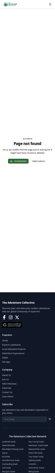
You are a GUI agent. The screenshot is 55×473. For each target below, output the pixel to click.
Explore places (38, 161)
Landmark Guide (9, 441)
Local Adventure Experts (13, 349)
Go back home (20, 161)
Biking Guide (34, 471)
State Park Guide (36, 453)
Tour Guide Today (36, 456)
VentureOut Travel (36, 467)
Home (5, 340)
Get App (6, 361)
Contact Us (7, 392)
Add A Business (9, 383)
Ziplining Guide (35, 460)
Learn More (7, 396)
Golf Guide (6, 467)
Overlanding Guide (10, 464)
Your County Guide (36, 441)
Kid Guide (6, 456)
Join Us (5, 379)
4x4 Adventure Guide (11, 460)
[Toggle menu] (50, 4)
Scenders (32, 464)
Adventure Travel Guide (38, 445)
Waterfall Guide (8, 445)
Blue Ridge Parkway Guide (13, 449)
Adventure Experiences (13, 353)
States (5, 357)
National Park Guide (37, 449)
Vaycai (4, 453)
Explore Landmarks (11, 344)
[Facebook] (4, 317)
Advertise (6, 388)
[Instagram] (11, 317)
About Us (6, 375)
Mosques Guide (8, 471)
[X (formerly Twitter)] (17, 317)
